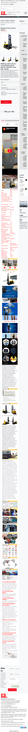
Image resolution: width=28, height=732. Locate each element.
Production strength (9, 722)
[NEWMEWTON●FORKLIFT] (3, 13)
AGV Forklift (24, 129)
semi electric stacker (25, 88)
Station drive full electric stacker (25, 95)
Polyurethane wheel (25, 45)
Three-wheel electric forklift (25, 158)
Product (7, 21)
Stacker (12, 21)
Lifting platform (23, 134)
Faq (24, 722)
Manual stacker (25, 102)
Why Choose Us (16, 722)
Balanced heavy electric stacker (8, 23)
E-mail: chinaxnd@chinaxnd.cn (8, 704)
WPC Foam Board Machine (9, 724)
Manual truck (25, 73)
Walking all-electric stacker (25, 109)
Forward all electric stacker (25, 124)
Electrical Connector (19, 724)
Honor (21, 722)
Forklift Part (24, 36)
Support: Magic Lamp (14, 731)
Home (2, 21)
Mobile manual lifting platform (25, 139)
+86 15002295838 (21, 0)
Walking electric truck (25, 60)
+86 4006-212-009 (12, 2)
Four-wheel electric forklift (25, 164)
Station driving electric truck (25, 66)
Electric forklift (23, 152)
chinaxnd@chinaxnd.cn (10, 0)
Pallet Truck (24, 54)
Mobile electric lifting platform (25, 146)
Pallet (23, 50)
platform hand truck (25, 79)
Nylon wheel (25, 39)
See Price (6, 102)
